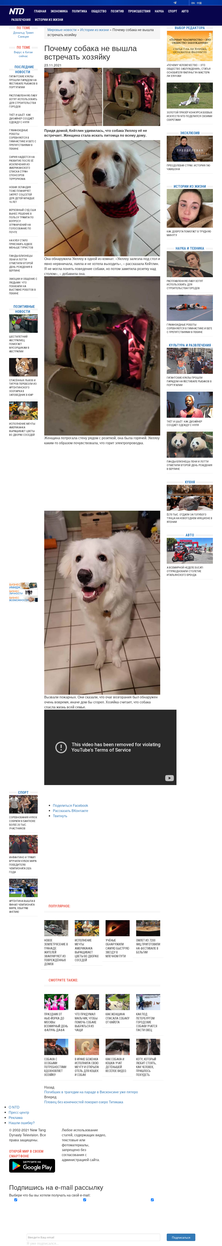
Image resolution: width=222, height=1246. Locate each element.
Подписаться (181, 1237)
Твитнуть (60, 815)
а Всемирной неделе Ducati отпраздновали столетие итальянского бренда (185, 571)
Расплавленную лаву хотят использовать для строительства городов (23, 101)
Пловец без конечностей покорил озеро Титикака (83, 1101)
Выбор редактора (190, 28)
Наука (159, 11)
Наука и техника (190, 248)
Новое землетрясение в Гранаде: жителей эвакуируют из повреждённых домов (56, 952)
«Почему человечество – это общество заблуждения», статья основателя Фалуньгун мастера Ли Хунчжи (189, 70)
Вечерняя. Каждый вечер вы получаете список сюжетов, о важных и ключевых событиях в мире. (41, 1207)
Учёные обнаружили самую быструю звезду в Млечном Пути (117, 948)
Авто (185, 11)
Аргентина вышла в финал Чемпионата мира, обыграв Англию (22, 906)
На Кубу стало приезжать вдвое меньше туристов (21, 244)
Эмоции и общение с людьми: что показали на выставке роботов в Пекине (23, 286)
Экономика (59, 11)
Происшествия (139, 11)
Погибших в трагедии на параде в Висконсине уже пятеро (91, 1091)
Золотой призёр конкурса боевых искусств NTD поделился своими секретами (189, 116)
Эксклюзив (190, 133)
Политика (79, 11)
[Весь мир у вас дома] (10, 754)
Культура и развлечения (190, 345)
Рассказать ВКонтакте (70, 810)
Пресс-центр (19, 1112)
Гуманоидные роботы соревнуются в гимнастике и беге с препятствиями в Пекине (22, 139)
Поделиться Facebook (70, 805)
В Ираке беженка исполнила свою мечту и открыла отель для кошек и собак (87, 1067)
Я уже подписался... (43, 1243)
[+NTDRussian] (10, 767)
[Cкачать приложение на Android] (32, 1169)
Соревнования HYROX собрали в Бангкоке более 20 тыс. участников (23, 823)
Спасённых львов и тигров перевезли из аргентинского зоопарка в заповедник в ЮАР (23, 388)
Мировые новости (62, 29)
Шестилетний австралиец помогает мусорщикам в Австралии (19, 344)
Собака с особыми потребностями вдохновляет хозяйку (55, 1067)
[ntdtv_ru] (10, 780)
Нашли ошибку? (22, 1122)
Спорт (172, 11)
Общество (98, 11)
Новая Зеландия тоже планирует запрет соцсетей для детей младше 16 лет (21, 195)
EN (193, 3)
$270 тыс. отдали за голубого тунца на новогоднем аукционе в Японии (189, 518)
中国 (199, 3)
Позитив (117, 11)
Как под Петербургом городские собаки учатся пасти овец (146, 1022)
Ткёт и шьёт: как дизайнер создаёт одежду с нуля (21, 118)
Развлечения (21, 20)
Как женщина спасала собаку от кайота (117, 1018)
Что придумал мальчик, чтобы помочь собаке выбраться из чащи (86, 1022)
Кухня (190, 482)
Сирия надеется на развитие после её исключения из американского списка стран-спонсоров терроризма (21, 168)
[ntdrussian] (10, 774)
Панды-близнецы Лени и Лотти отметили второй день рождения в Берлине (21, 263)
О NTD (14, 1107)
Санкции (23, 36)
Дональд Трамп (23, 32)
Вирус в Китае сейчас (23, 54)
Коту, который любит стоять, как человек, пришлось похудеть (146, 1067)
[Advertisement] (102, 478)
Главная (40, 11)
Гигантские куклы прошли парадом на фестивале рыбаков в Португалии (23, 82)
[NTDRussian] (10, 748)
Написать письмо (76, 1164)
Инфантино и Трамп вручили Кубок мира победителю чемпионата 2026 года (22, 865)
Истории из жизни (49, 20)
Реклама (16, 1117)
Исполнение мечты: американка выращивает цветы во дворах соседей (22, 429)
